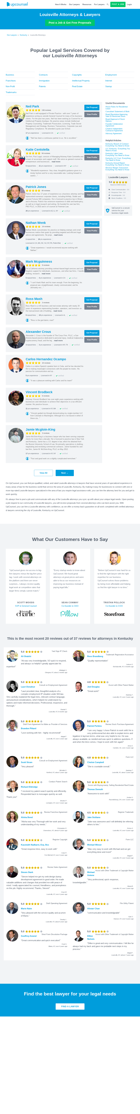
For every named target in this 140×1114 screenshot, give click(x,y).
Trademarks (11, 92)
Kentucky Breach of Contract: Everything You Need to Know (117, 145)
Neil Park (32, 106)
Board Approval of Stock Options (115, 120)
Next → (64, 473)
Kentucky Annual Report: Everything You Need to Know (117, 164)
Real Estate (77, 86)
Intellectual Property (81, 80)
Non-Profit (10, 86)
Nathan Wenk (36, 223)
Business (10, 75)
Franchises (11, 80)
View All (43, 473)
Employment (111, 75)
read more (56, 162)
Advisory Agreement (114, 133)
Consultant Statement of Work (117, 111)
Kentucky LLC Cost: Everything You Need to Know (118, 159)
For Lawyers (99, 4)
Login (129, 4)
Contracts (43, 75)
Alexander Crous (38, 332)
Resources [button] (86, 4)
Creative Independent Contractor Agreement (114, 130)
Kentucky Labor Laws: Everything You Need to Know (117, 154)
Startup (108, 86)
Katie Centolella (37, 149)
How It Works (60, 4)
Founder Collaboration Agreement (114, 125)
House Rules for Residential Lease (117, 108)
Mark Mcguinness (39, 261)
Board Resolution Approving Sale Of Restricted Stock (116, 115)
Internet (108, 80)
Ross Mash (34, 299)
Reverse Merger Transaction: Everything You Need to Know (117, 169)
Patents (42, 86)
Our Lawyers (74, 4)
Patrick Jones (36, 187)
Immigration (44, 80)
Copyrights (77, 75)
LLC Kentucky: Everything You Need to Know (118, 150)
